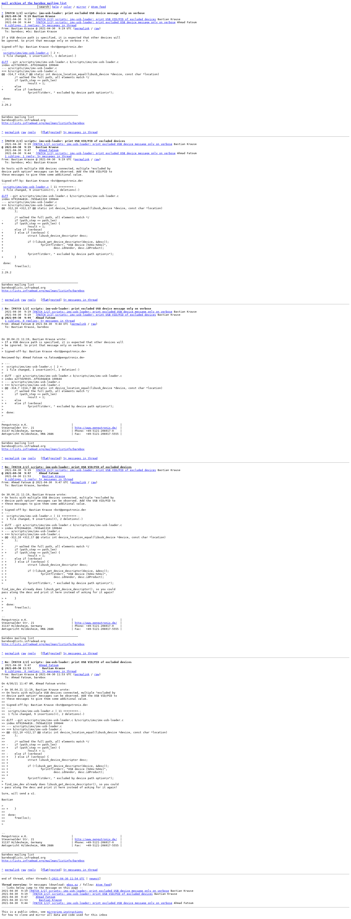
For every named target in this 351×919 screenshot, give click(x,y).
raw (96, 28)
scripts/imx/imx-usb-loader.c (26, 52)
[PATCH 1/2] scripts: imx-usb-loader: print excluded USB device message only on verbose (106, 22)
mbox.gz (72, 884)
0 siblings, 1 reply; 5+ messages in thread (39, 479)
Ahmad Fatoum (48, 150)
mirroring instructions (65, 911)
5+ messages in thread (80, 132)
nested (55, 132)
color (68, 6)
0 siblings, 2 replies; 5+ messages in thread (40, 25)
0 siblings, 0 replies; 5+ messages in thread (40, 671)
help (55, 6)
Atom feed (98, 6)
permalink (82, 28)
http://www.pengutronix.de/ (96, 427)
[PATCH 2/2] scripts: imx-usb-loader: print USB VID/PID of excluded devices (96, 19)
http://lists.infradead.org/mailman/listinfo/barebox (43, 123)
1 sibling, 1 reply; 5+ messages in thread (38, 156)
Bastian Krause (53, 476)
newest (94, 878)
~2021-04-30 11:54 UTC (67, 878)
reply (32, 132)
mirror (81, 6)
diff (5, 62)
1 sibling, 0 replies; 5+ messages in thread (40, 320)
